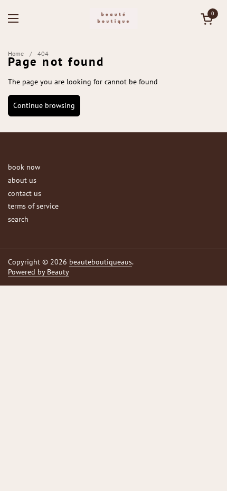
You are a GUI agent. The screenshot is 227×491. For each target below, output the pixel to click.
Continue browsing (44, 105)
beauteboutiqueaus (100, 262)
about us (22, 180)
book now (24, 167)
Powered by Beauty (38, 272)
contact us (24, 193)
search (18, 219)
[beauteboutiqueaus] (114, 18)
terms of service (33, 206)
